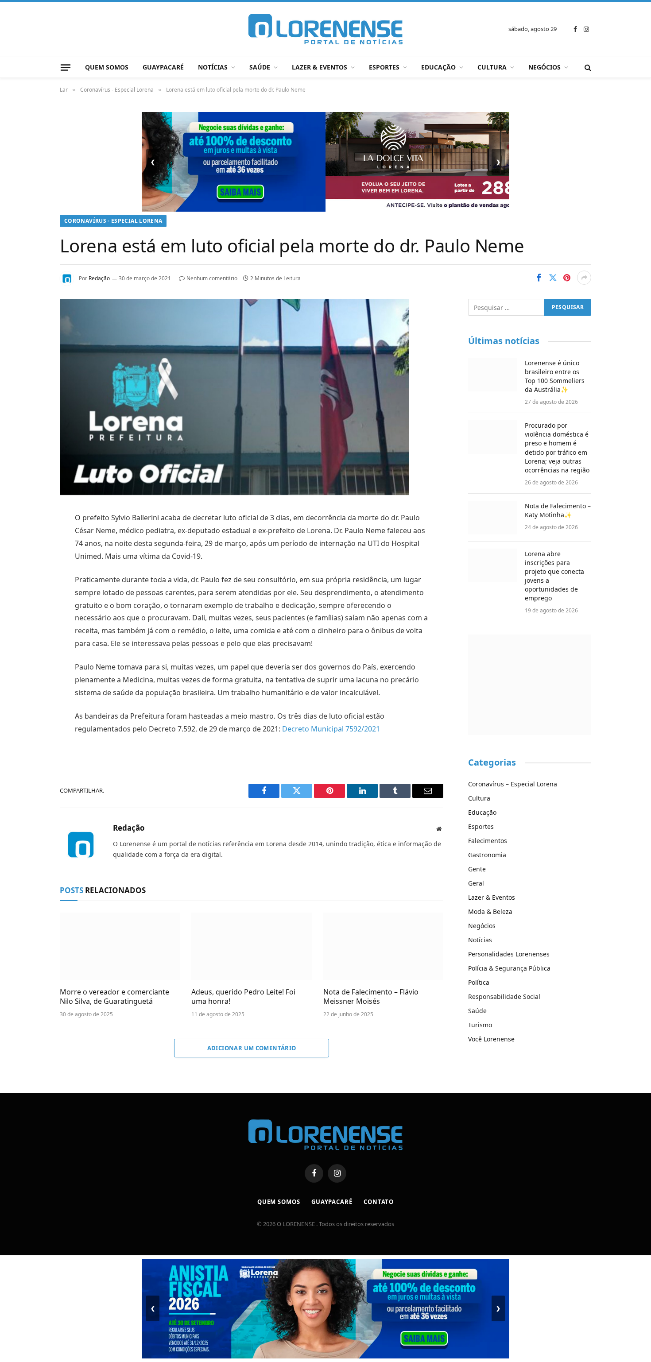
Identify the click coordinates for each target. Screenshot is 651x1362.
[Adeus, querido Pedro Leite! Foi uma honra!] (251, 946)
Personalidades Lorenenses (509, 954)
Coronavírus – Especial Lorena (512, 784)
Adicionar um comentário (251, 1048)
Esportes (384, 67)
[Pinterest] (29, 609)
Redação (99, 278)
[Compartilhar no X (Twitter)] (552, 278)
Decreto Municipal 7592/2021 (331, 729)
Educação (438, 67)
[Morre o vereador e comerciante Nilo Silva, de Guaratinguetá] (120, 946)
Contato (379, 1202)
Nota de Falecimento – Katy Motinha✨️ (558, 510)
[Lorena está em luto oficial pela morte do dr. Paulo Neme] (234, 492)
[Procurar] (587, 67)
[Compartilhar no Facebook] (538, 278)
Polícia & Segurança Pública (509, 968)
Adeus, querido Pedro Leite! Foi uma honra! (243, 996)
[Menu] (65, 67)
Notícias (213, 67)
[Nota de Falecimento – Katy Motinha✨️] (492, 517)
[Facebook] (29, 541)
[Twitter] (29, 564)
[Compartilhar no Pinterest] (567, 278)
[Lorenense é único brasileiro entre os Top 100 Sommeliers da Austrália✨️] (492, 374)
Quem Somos (106, 67)
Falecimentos (487, 840)
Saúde (259, 67)
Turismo (480, 1025)
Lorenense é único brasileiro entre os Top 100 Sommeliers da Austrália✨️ (555, 376)
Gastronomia (487, 855)
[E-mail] (29, 631)
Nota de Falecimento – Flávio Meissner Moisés (370, 996)
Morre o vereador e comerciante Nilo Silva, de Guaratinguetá (114, 996)
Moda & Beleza (490, 911)
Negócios (544, 67)
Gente (477, 869)
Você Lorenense (491, 1039)
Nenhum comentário (211, 278)
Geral (476, 883)
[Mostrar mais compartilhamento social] (584, 278)
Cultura (492, 67)
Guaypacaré (163, 67)
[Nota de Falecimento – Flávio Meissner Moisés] (383, 946)
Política (478, 982)
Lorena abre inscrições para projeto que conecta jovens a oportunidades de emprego (554, 575)
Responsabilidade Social (504, 996)
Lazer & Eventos (319, 67)
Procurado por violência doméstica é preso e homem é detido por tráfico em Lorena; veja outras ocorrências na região (557, 447)
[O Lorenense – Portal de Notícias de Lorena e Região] (325, 29)
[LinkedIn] (29, 586)
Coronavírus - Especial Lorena (113, 220)
